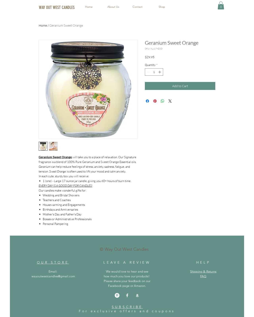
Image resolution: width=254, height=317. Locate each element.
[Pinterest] (117, 295)
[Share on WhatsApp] (162, 101)
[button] (220, 5)
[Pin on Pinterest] (155, 101)
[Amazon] (137, 295)
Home (43, 25)
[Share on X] (170, 101)
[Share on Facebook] (147, 101)
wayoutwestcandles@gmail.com (53, 276)
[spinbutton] (154, 71)
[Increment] (160, 71)
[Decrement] (147, 71)
